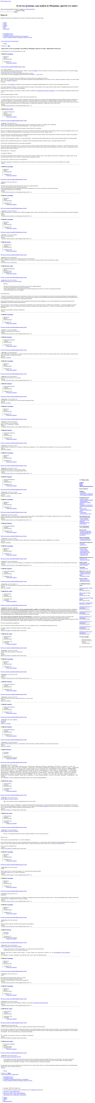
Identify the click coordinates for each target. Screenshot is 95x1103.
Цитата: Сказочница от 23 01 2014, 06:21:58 (11, 281)
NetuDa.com (34, 1089)
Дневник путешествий (85, 531)
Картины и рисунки (85, 559)
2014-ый (9, 749)
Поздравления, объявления (86, 493)
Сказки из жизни (84, 518)
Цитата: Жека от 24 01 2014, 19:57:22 (9, 799)
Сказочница (25, 36)
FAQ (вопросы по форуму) (86, 495)
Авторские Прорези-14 (84, 611)
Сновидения (83, 512)
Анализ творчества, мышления (84, 520)
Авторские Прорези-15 (84, 606)
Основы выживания (85, 538)
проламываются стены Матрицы (62, 952)
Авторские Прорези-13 (84, 616)
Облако (9, 242)
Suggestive (9, 337)
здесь (42, 18)
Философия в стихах (85, 552)
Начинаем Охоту (84, 568)
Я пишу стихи (83, 548)
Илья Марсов (89, 603)
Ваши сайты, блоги (84, 579)
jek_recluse (9, 591)
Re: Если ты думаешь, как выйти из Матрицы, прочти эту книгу (14, 120)
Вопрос (36, 70)
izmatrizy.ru (12, 84)
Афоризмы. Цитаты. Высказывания (84, 523)
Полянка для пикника (85, 572)
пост (2, 743)
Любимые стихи (84, 554)
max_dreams (10, 109)
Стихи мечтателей (84, 551)
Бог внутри (82, 603)
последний (3, 721)
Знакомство (83, 492)
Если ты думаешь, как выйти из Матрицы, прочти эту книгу (13, 66)
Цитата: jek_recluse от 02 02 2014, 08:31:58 (11, 1056)
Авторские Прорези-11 (84, 626)
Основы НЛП (83, 508)
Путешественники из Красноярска (84, 534)
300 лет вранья (82, 593)
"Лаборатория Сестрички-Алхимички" (45, 90)
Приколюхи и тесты (85, 576)
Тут (36, 96)
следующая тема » (14, 41)
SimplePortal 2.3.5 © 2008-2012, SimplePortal (14, 1094)
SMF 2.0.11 (6, 1093)
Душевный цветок (83, 588)
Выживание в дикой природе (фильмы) (84, 564)
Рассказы (82, 543)
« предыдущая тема (5, 41)
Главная (81, 482)
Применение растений (85, 539)
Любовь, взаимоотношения (86, 500)
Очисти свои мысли (84, 598)
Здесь (32, 87)
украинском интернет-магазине (40, 1002)
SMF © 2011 (13, 1093)
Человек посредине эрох (85, 631)
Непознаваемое (83, 501)
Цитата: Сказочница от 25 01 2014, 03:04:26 (11, 946)
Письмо (16, 74)
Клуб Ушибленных (84, 527)
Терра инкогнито (84, 498)
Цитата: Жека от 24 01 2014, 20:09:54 (9, 831)
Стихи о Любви (84, 549)
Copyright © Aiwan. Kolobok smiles (11, 1091)
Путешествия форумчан (85, 532)
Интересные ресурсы (85, 581)
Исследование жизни (85, 517)
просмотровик (63, 842)
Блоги (80, 483)
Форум (81, 485)
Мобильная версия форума (86, 486)
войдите (22, 9)
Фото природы (83, 558)
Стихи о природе (84, 553)
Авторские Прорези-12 (84, 621)
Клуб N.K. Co (83, 544)
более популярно (44, 806)
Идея (76, 70)
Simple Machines (21, 1093)
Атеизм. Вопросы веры (85, 513)
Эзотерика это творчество (86, 505)
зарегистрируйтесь (30, 9)
